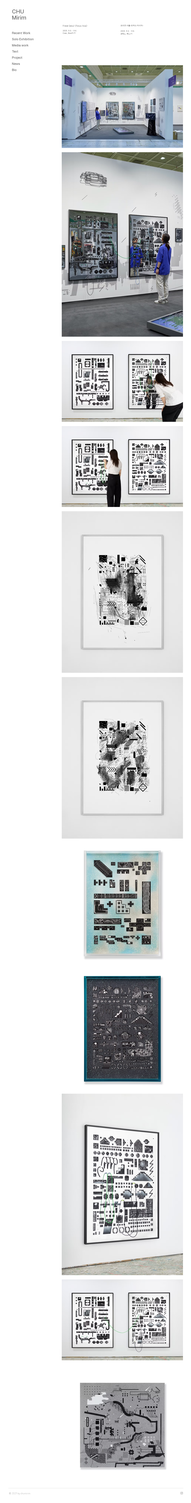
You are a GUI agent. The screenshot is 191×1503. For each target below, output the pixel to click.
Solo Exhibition (23, 39)
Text (15, 51)
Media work (20, 45)
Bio (14, 70)
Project (17, 57)
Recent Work (21, 33)
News (16, 63)
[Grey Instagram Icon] (181, 1493)
